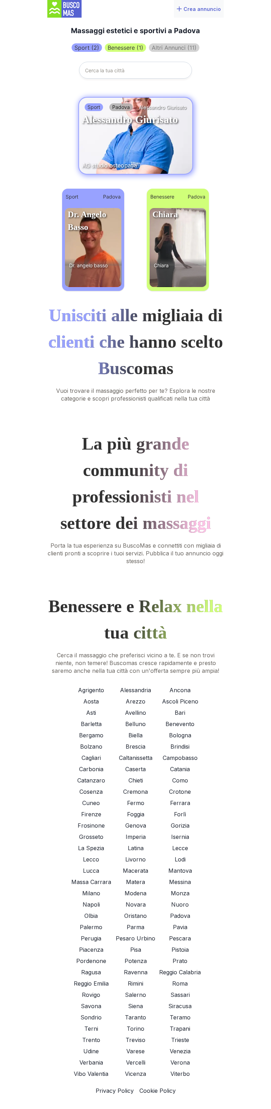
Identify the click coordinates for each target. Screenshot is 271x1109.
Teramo (180, 1017)
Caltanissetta (135, 757)
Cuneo (91, 802)
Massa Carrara (91, 881)
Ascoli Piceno (180, 701)
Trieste (180, 1039)
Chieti (135, 780)
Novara (136, 904)
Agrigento (91, 690)
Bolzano (91, 746)
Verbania (91, 1062)
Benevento (179, 723)
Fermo (135, 802)
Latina (136, 848)
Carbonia (91, 769)
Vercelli (135, 1062)
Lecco (91, 859)
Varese (135, 1051)
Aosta (91, 701)
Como (180, 780)
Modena (135, 893)
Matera (135, 881)
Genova (135, 825)
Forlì (180, 814)
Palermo (91, 927)
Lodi (180, 859)
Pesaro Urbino (135, 938)
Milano (91, 893)
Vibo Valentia (91, 1073)
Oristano (135, 915)
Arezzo (135, 701)
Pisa (135, 949)
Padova (180, 915)
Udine (91, 1051)
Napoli (91, 904)
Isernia (180, 836)
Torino (135, 1028)
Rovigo (91, 994)
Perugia (91, 938)
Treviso (135, 1039)
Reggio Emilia (91, 983)
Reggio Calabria (180, 972)
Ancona (180, 690)
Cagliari (91, 757)
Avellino (135, 712)
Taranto (135, 1017)
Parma (135, 927)
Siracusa (180, 1006)
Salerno (135, 994)
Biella (135, 735)
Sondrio (91, 1017)
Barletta (91, 723)
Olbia (91, 915)
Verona (180, 1062)
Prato (180, 960)
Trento (91, 1039)
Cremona (135, 791)
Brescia (135, 746)
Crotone (180, 791)
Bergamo (91, 735)
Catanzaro (91, 780)
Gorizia (180, 825)
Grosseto (91, 836)
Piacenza (91, 949)
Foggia (135, 814)
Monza (180, 893)
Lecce (180, 848)
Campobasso (180, 757)
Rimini (135, 983)
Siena (135, 1006)
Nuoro (180, 904)
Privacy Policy (115, 1090)
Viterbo (180, 1073)
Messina (180, 881)
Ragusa (91, 972)
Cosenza (91, 791)
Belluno (135, 723)
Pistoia (180, 949)
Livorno (135, 859)
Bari (180, 712)
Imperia (136, 836)
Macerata (135, 870)
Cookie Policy (157, 1090)
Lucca (91, 870)
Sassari (180, 994)
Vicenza (135, 1073)
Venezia (180, 1051)
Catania (180, 769)
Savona (91, 1006)
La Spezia (91, 848)
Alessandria (135, 690)
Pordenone (91, 960)
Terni (91, 1028)
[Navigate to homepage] (71, 9)
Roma (180, 983)
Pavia (180, 927)
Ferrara (180, 802)
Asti (91, 712)
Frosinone (91, 825)
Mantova (180, 870)
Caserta (135, 769)
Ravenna (135, 972)
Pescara (180, 938)
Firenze (91, 814)
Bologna (180, 735)
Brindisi (179, 746)
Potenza (136, 960)
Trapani (180, 1028)
